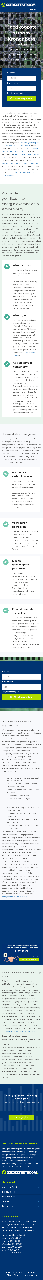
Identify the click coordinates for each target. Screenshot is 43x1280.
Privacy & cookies (10, 1192)
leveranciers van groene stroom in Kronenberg (21, 163)
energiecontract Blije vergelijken (15, 897)
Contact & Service (10, 1187)
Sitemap (6, 1201)
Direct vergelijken (10, 1206)
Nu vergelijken (21, 1117)
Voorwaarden (8, 1197)
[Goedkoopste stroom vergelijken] (19, 4)
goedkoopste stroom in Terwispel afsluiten (19, 1031)
